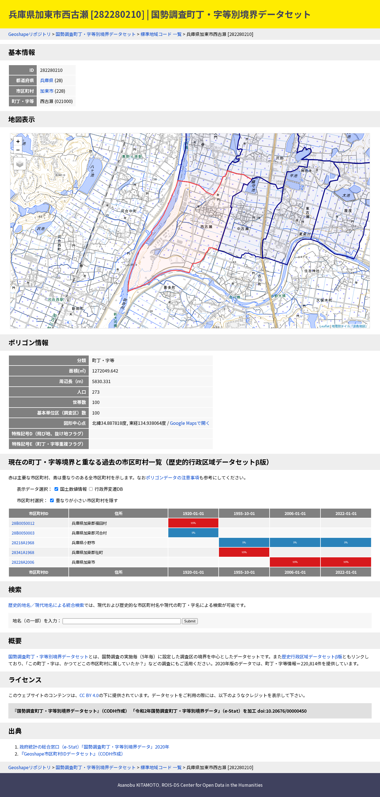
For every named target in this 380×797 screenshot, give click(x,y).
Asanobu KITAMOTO (138, 784)
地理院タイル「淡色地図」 (350, 326)
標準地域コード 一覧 (161, 34)
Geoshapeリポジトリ (29, 34)
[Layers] (20, 164)
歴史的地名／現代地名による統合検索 (46, 605)
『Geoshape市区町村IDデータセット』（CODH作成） (72, 753)
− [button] (18, 149)
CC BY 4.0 (89, 695)
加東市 (46, 90)
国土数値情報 (73, 488)
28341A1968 (23, 552)
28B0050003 (23, 533)
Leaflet (325, 326)
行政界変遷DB (108, 488)
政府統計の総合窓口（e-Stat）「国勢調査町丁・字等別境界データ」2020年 (94, 746)
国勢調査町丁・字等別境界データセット (96, 34)
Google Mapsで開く (190, 423)
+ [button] (18, 141)
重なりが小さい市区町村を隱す (86, 500)
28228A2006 (23, 562)
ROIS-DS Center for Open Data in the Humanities (212, 784)
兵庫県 (46, 80)
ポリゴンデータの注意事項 (172, 477)
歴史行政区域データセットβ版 (312, 656)
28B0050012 (23, 523)
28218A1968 (23, 542)
